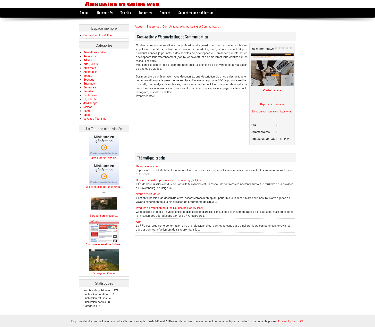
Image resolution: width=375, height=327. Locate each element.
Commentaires (260, 132)
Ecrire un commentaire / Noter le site (272, 111)
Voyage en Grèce (104, 273)
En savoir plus (287, 321)
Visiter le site (272, 90)
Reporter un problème (272, 104)
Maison (87, 107)
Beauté (87, 76)
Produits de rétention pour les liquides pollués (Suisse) (169, 208)
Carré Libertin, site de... (104, 158)
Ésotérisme (90, 95)
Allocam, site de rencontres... (104, 187)
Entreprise (89, 87)
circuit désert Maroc (148, 194)
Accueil (84, 12)
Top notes (145, 12)
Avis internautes (263, 48)
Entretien (89, 91)
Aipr (138, 222)
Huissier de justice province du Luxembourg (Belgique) (170, 180)
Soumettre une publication (195, 12)
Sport (86, 115)
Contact (165, 12)
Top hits (125, 12)
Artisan (87, 60)
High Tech (89, 99)
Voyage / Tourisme (94, 118)
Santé (87, 111)
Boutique (88, 79)
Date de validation (263, 139)
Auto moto (89, 68)
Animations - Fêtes (95, 52)
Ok (302, 321)
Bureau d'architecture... (104, 215)
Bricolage (89, 83)
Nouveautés (104, 12)
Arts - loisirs (90, 64)
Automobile (90, 72)
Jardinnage (90, 103)
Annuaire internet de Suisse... (104, 244)
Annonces (89, 56)
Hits (253, 125)
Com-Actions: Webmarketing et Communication (191, 26)
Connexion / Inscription (97, 35)
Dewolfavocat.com (147, 166)
